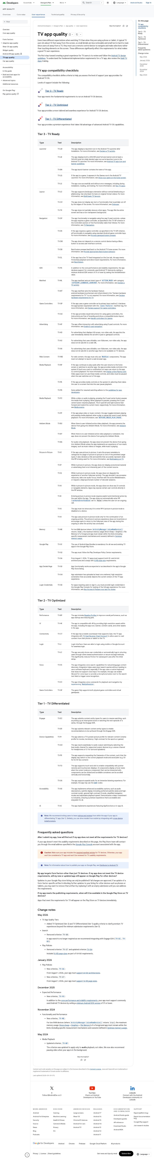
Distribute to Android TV (109, 865)
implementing (82, 684)
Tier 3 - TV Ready (54, 91)
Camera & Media (59, 1124)
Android (36, 1113)
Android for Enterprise (41, 1116)
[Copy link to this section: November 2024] (57, 1010)
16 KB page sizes (60, 953)
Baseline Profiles (90, 615)
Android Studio (136, 3)
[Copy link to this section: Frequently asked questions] (75, 832)
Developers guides (120, 1119)
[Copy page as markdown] (77, 34)
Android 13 (97, 1127)
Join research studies (141, 1126)
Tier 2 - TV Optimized (56, 105)
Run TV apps (120, 186)
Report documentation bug (142, 1117)
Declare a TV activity (107, 151)
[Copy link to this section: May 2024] (50, 1034)
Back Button (78, 262)
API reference (118, 1122)
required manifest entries (85, 853)
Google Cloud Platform (98, 1144)
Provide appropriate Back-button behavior (99, 252)
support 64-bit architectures (88, 973)
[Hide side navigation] (27, 1155)
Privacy (55, 1127)
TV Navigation (89, 225)
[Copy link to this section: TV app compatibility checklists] (81, 70)
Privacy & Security (78, 15)
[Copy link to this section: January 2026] (54, 960)
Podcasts (36, 1135)
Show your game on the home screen (112, 178)
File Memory (85, 1025)
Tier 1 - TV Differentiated (58, 119)
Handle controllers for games (101, 318)
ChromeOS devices (80, 1120)
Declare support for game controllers (102, 308)
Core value (21, 15)
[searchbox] (15, 22)
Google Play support (141, 1122)
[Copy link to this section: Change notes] (57, 910)
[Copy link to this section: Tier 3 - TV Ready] (65, 91)
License (43, 1153)
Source (35, 1124)
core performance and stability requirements (79, 1000)
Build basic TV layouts (92, 196)
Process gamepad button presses (103, 235)
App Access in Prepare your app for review (99, 589)
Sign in (148, 3)
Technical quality (57, 15)
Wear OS (76, 1116)
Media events (79, 407)
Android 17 (97, 1113)
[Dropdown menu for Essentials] (35, 2)
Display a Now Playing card (116, 372)
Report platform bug (141, 1113)
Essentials (28, 3)
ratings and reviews (85, 816)
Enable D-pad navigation (93, 327)
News (35, 1127)
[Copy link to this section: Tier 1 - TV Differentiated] (73, 119)
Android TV (77, 1127)
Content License (95, 1069)
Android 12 (97, 1131)
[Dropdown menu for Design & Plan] (54, 2)
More (62, 3)
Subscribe (126, 1153)
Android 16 (97, 1116)
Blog (34, 1131)
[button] (14, 43)
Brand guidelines (54, 1153)
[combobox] (92, 3)
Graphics (74, 1025)
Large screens (78, 1113)
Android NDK (118, 1130)
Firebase (82, 1144)
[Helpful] (123, 26)
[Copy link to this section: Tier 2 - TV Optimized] (70, 105)
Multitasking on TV (116, 459)
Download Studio (120, 1126)
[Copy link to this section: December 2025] (57, 987)
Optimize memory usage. (117, 1028)
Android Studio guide (121, 1115)
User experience (38, 15)
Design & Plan (46, 3)
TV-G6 (89, 949)
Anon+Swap (64, 1025)
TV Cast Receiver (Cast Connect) (95, 636)
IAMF (95, 783)
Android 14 (97, 1124)
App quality (9, 9)
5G (54, 1131)
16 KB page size (100, 561)
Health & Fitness (58, 1120)
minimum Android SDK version (88, 1003)
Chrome (72, 1144)
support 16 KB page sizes (86, 981)
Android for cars (79, 1124)
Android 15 (97, 1120)
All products (115, 1144)
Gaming (56, 1113)
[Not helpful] (127, 26)
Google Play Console (84, 844)
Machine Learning (59, 1116)
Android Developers (44, 26)
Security (36, 1120)
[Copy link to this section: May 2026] (50, 915)
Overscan (115, 204)
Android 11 (97, 1135)
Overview (6, 15)
